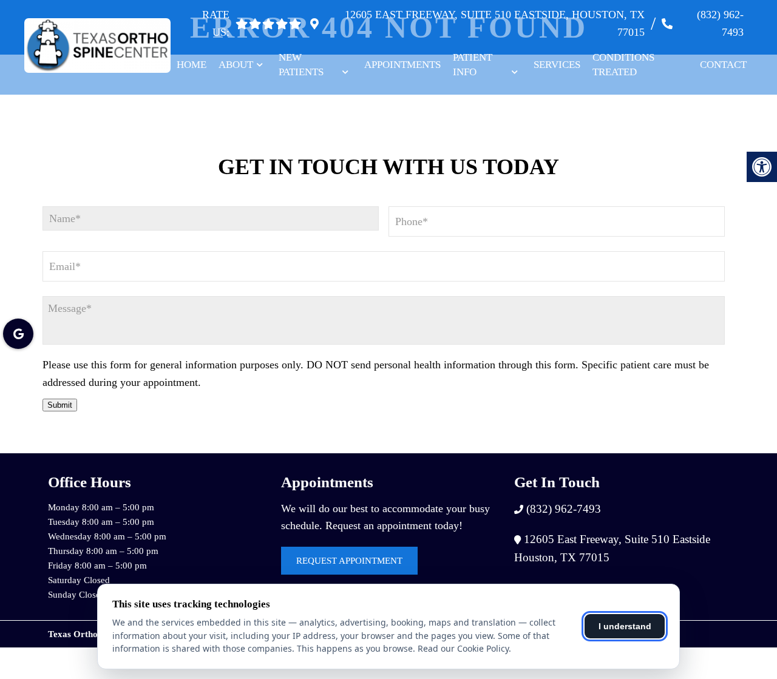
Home (191, 64)
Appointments (402, 64)
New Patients (301, 65)
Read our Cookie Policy (463, 648)
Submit (59, 405)
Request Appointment (349, 561)
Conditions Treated (623, 65)
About (236, 64)
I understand (625, 626)
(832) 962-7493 (720, 23)
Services (557, 64)
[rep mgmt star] (295, 23)
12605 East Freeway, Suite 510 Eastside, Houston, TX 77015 (495, 23)
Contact (723, 64)
